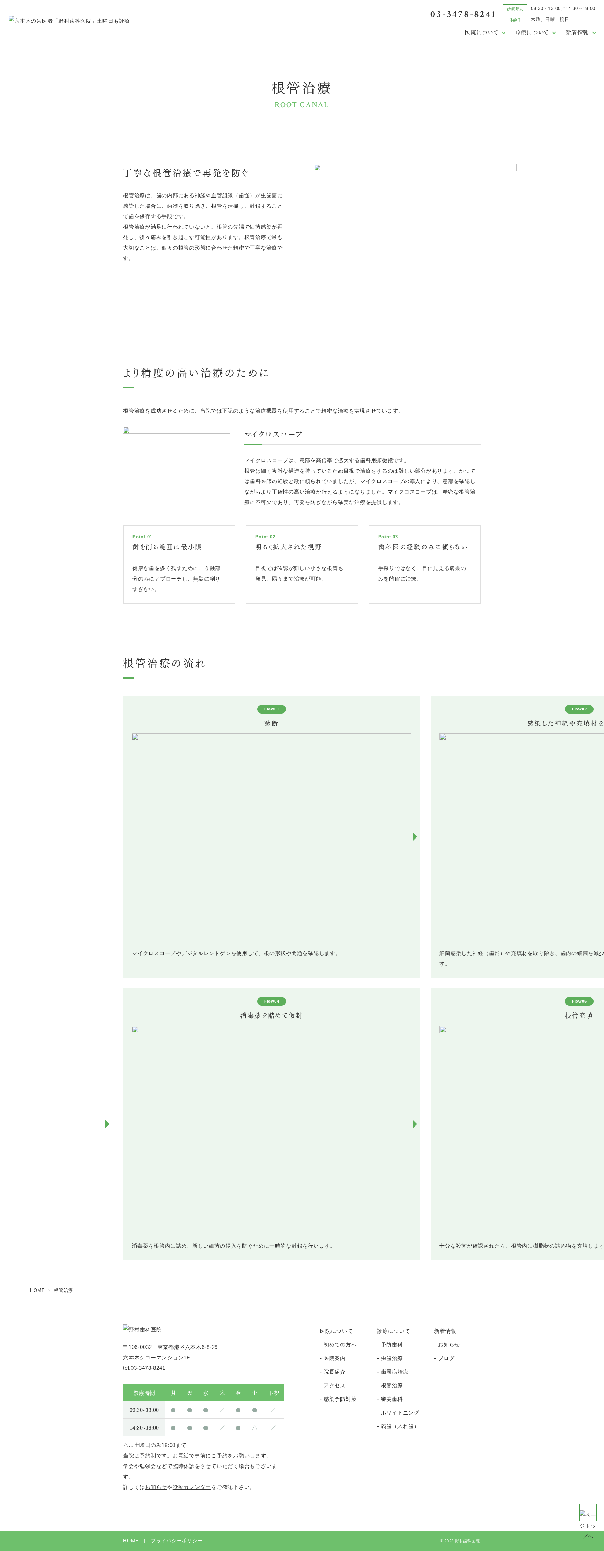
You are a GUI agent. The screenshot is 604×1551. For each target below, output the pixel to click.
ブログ (446, 1358)
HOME (131, 1540)
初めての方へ (340, 1344)
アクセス (335, 1385)
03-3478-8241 (463, 14)
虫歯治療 (392, 1358)
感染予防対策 (340, 1399)
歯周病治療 (395, 1372)
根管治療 (392, 1385)
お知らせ (156, 1487)
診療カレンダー (192, 1487)
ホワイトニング (400, 1413)
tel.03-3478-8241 (144, 1368)
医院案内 (335, 1358)
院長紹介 (335, 1372)
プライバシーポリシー (177, 1540)
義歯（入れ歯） (400, 1426)
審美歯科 (392, 1399)
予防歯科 (392, 1344)
